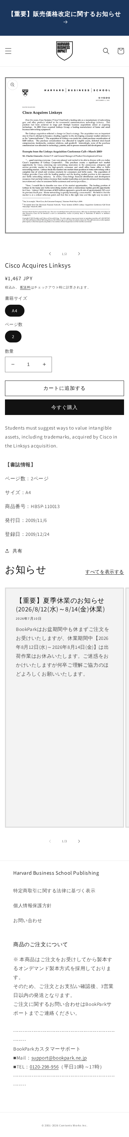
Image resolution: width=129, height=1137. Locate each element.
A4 (15, 311)
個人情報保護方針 (32, 905)
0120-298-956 (44, 1066)
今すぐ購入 (64, 407)
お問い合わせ (27, 920)
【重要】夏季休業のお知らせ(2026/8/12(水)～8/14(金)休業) (60, 604)
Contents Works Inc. (73, 1125)
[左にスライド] (50, 253)
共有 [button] (17, 551)
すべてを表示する (104, 572)
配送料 (25, 287)
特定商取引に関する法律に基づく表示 (54, 891)
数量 (9, 351)
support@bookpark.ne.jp (59, 1058)
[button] (8, 51)
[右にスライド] (79, 253)
